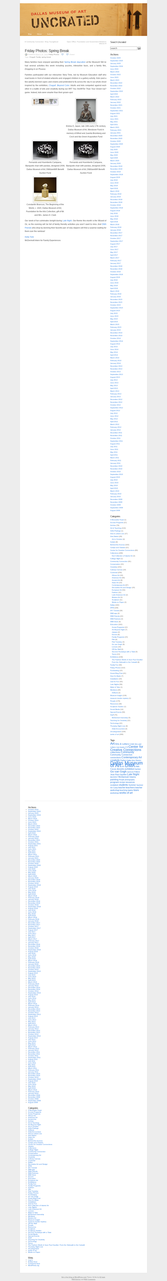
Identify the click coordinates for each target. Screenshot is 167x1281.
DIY (123, 766)
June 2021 (114, 119)
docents (120, 769)
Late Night (67, 220)
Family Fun (114, 665)
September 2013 (116, 374)
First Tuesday (117, 642)
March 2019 (114, 191)
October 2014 (115, 338)
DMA (130, 765)
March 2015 (114, 324)
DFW (112, 608)
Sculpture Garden (117, 706)
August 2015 (115, 310)
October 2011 (115, 438)
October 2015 (115, 305)
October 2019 (115, 172)
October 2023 (115, 74)
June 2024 (114, 69)
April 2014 (114, 355)
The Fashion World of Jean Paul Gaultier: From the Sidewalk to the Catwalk (56, 1245)
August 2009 (115, 510)
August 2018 (115, 210)
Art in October (117, 539)
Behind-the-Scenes (117, 545)
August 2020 (115, 147)
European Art (117, 590)
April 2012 (114, 421)
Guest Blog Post (116, 673)
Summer (132, 785)
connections (115, 757)
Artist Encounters (118, 729)
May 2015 (114, 319)
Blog (29, 34)
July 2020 (114, 149)
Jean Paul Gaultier (118, 774)
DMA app (113, 613)
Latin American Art (118, 595)
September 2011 (116, 441)
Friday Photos (54, 54)
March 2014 (114, 358)
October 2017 (115, 238)
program (114, 782)
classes (114, 632)
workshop (114, 793)
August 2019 (115, 177)
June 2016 (114, 283)
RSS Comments (89, 1279)
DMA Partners (115, 619)
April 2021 (114, 124)
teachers (130, 787)
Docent (114, 634)
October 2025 (115, 58)
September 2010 (116, 474)
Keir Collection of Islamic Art (122, 556)
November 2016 (116, 269)
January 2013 (115, 396)
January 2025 (115, 63)
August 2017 (115, 244)
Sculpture (115, 600)
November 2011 (116, 435)
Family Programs (118, 637)
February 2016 (115, 294)
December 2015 (116, 299)
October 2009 (115, 505)
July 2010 (114, 480)
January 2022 (115, 102)
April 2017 (114, 255)
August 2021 (115, 113)
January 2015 (115, 330)
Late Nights (114, 684)
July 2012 (114, 413)
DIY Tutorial (114, 610)
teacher (121, 787)
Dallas (112, 605)
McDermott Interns (127, 777)
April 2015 (114, 322)
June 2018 (114, 216)
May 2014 (114, 352)
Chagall (32, 57)
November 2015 (116, 302)
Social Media (115, 709)
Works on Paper (118, 602)
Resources (114, 704)
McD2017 (114, 777)
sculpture (114, 785)
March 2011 (114, 458)
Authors (50, 34)
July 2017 (114, 247)
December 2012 (116, 399)
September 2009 (116, 508)
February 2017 (115, 260)
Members (113, 690)
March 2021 (114, 127)
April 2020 (114, 158)
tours (136, 790)
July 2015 (114, 313)
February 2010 (115, 494)
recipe (122, 782)
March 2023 (114, 80)
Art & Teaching (115, 528)
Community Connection (119, 561)
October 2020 (115, 141)
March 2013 (114, 391)
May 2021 (114, 122)
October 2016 (115, 272)
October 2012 (115, 405)
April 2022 (114, 94)
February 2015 (115, 327)
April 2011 (114, 455)
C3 (126, 747)
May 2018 (114, 219)
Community (127, 752)
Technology (114, 723)
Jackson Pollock (133, 772)
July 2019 (114, 180)
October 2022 (115, 88)
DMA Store (114, 622)
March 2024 (114, 72)
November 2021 (116, 105)
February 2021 (115, 130)
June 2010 (114, 483)
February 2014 (115, 360)
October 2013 (115, 372)
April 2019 (114, 188)
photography (130, 780)
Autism (112, 542)
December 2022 (116, 83)
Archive (113, 525)
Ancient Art (116, 580)
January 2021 (115, 133)
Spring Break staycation (75, 62)
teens (130, 790)
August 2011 (115, 444)
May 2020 (114, 155)
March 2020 (114, 161)
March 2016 (114, 291)
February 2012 (115, 427)
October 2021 (115, 108)
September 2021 (116, 111)
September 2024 (116, 66)
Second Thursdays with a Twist (123, 652)
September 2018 (116, 208)
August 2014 (115, 344)
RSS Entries (76, 1279)
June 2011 (114, 449)
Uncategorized (115, 731)
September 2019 (116, 174)
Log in (30, 1260)
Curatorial (113, 572)
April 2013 (114, 388)
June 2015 (114, 316)
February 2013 (115, 394)
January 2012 (115, 430)
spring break (46, 57)
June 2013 (114, 383)
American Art (116, 578)
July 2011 (113, 446)
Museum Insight (116, 695)
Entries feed (32, 1262)
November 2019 (116, 169)
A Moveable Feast (117, 520)
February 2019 (115, 194)
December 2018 (116, 199)
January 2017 (115, 263)
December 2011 (116, 433)
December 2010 (116, 466)
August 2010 (115, 477)
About (39, 34)
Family (38, 57)
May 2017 (114, 252)
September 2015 (116, 308)
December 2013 (116, 366)
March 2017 (114, 258)
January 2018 (115, 230)
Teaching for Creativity (118, 720)
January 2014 (115, 363)
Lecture (115, 647)
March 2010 (114, 491)
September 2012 (116, 408)
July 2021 (114, 116)
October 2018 (115, 205)
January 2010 (115, 496)
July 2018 (114, 213)
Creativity (113, 567)
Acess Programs (118, 627)
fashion (138, 769)
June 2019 (114, 183)
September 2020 (116, 144)
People (113, 701)
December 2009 (116, 499)
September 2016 (116, 274)
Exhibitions (114, 657)
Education (114, 624)
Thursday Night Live (117, 726)
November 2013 (116, 369)
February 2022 (115, 99)
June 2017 (114, 249)
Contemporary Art (118, 585)
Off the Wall (116, 649)
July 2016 (114, 280)
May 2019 (114, 185)
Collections (114, 553)
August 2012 (115, 410)
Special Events (115, 712)
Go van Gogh (117, 644)
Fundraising (114, 670)
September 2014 (116, 341)
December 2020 (116, 136)
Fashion (115, 592)
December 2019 (116, 166)
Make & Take (115, 687)
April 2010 (114, 488)
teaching (123, 790)
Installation (114, 679)
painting (114, 779)
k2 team (102, 1277)
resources (130, 782)
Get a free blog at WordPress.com (73, 1277)
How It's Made (115, 676)
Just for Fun (114, 681)
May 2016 (114, 285)
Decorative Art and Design (121, 587)
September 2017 (116, 241)
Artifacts (115, 693)
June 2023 (114, 77)
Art (112, 743)
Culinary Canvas (116, 570)
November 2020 (116, 138)
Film (113, 639)
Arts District (114, 536)
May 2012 (114, 419)
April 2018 (114, 222)
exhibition (130, 769)
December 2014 (116, 333)
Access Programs (116, 522)
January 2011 (115, 463)
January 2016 (115, 297)
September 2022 (116, 91)
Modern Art (116, 597)
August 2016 (115, 277)
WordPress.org (33, 1265)
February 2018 (115, 227)
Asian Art (115, 583)
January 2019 (115, 197)
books (122, 747)
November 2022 (116, 86)
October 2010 (115, 471)
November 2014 (116, 335)
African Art (116, 575)
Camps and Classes (117, 547)
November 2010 (116, 469)
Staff (112, 715)
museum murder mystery (119, 698)
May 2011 (114, 452)
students (123, 784)
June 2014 (114, 349)
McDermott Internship (120, 718)
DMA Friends (115, 616)
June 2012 (114, 416)
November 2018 (116, 202)
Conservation (115, 564)
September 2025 (116, 61)
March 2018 (114, 224)
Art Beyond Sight (118, 630)
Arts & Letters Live (117, 534)
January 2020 (115, 163)
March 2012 (114, 424)
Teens (114, 654)
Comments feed (34, 1264)
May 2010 (114, 485)
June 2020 (114, 152)
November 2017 (116, 235)
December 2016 (116, 266)
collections (115, 752)
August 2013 (115, 377)
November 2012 (116, 402)
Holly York (29, 237)
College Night (115, 558)
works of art (114, 734)
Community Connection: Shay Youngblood (42, 42)
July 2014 (114, 347)
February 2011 (115, 460)
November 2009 (116, 502)
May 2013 (114, 385)
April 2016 (114, 288)
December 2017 (116, 233)
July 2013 (114, 380)
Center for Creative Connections (122, 550)
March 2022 (114, 97)
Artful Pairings (115, 531)
